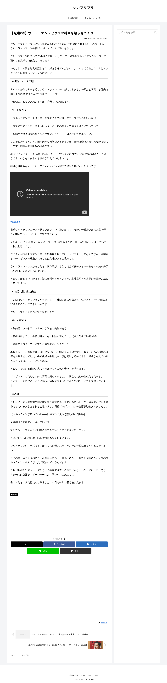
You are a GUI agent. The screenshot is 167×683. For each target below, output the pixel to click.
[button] (75, 551)
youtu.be (15, 221)
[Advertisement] (59, 516)
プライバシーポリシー (89, 675)
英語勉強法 (73, 675)
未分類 (15, 494)
